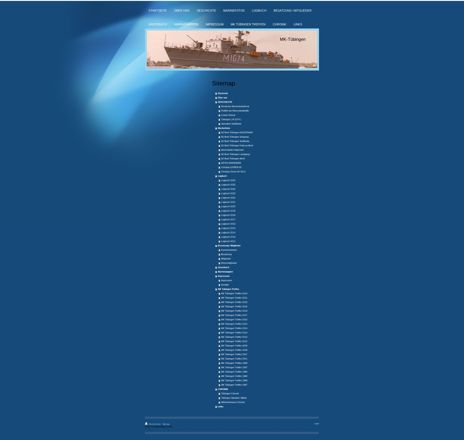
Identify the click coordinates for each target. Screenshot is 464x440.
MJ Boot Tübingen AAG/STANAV (237, 132)
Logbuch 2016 (228, 224)
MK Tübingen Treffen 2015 (234, 324)
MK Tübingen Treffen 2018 (234, 311)
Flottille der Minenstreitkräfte (235, 111)
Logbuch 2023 (228, 193)
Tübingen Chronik (230, 393)
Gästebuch (223, 267)
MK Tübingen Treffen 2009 (234, 345)
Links (220, 406)
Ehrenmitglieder (229, 263)
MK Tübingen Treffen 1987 (234, 385)
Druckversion (154, 424)
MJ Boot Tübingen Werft (233, 158)
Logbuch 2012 (228, 241)
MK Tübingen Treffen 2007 (234, 354)
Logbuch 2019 (228, 211)
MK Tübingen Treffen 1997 (234, 367)
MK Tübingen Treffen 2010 (234, 341)
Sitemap (165, 424)
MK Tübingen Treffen (228, 289)
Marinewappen (225, 271)
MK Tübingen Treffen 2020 (234, 302)
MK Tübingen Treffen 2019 (234, 306)
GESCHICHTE (225, 102)
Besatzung (226, 254)
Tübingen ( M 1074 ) (231, 119)
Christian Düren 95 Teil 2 (233, 171)
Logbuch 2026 (228, 180)
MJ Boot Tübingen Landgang (235, 154)
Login (316, 423)
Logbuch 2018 (228, 215)
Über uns (222, 97)
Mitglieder (226, 258)
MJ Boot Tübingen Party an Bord (237, 145)
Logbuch (222, 176)
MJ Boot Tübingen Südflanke (235, 141)
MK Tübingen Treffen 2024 (234, 293)
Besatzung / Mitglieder (229, 245)
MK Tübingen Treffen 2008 (234, 350)
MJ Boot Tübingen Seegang (235, 137)
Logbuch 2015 (228, 228)
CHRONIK (223, 389)
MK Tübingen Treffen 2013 (234, 332)
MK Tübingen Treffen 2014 (234, 328)
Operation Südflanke (231, 124)
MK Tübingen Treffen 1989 (234, 376)
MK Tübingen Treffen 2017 (234, 315)
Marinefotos (224, 128)
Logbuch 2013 (228, 237)
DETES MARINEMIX (231, 163)
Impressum (224, 276)
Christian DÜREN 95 (231, 167)
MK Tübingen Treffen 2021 (234, 298)
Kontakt (225, 285)
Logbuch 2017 (228, 219)
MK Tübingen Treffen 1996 (234, 372)
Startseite (223, 93)
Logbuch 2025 (228, 184)
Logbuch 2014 (228, 232)
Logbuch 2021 (228, 202)
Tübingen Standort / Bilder (234, 398)
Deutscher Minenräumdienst (235, 106)
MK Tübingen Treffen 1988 (234, 380)
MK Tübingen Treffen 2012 (234, 337)
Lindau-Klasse (228, 115)
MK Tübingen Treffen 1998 (234, 363)
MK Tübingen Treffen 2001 (234, 359)
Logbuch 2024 (228, 189)
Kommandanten (229, 250)
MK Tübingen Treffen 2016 (234, 319)
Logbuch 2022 (228, 198)
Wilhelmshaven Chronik (233, 402)
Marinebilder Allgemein (232, 150)
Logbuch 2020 (228, 206)
